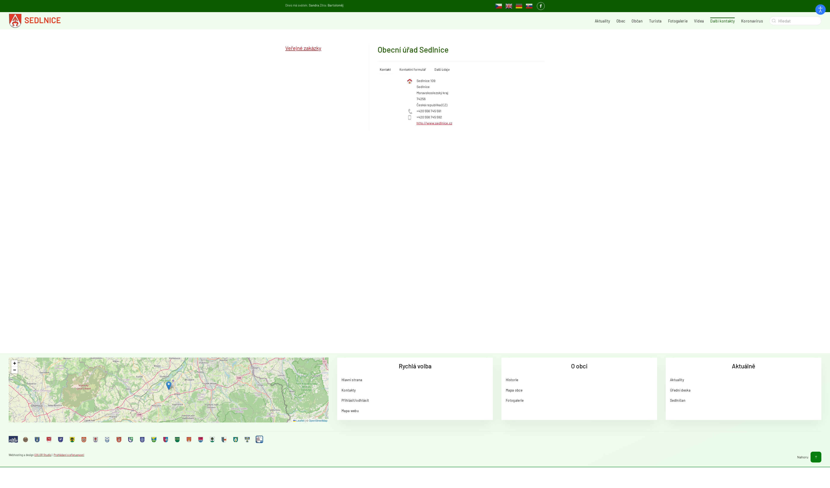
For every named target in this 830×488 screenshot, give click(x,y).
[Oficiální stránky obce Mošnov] (154, 439)
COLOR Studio (42, 455)
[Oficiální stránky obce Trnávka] (224, 439)
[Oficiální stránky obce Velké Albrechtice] (236, 439)
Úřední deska (680, 390)
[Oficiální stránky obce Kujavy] (131, 439)
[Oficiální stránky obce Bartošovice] (49, 439)
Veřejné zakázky (303, 48)
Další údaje (442, 69)
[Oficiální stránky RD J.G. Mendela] (26, 439)
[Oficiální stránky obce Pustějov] (177, 439)
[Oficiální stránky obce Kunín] (142, 439)
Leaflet (300, 420)
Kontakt (385, 69)
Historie (512, 379)
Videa (699, 20)
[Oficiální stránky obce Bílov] (72, 439)
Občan (637, 20)
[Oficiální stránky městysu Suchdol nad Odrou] (201, 439)
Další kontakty (722, 20)
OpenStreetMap (318, 420)
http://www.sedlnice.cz (434, 123)
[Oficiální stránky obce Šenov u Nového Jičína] (212, 439)
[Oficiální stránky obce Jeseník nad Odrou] (96, 439)
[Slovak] (529, 6)
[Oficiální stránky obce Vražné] (247, 439)
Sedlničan (677, 400)
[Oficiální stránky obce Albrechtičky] (37, 439)
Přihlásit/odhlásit (355, 400)
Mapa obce (514, 390)
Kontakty (349, 390)
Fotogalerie (678, 20)
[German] (519, 6)
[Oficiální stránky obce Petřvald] (166, 439)
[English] (508, 6)
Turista (655, 20)
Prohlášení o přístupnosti (69, 455)
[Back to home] (35, 20)
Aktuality (602, 20)
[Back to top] (816, 457)
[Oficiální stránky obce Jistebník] (107, 439)
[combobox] (795, 20)
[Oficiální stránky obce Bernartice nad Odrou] (61, 439)
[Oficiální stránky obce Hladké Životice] (84, 439)
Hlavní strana (352, 379)
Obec (620, 20)
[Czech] (498, 6)
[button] (168, 385)
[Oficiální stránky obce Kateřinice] (119, 439)
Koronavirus (752, 20)
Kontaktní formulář (412, 69)
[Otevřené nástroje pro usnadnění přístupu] (820, 9)
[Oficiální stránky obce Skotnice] (189, 439)
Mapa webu (350, 410)
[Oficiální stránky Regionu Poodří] (13, 439)
